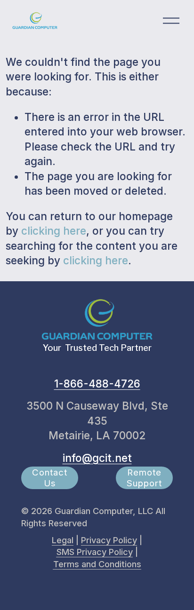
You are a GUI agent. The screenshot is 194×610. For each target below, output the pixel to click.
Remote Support (144, 478)
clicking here (53, 230)
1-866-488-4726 (97, 383)
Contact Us (49, 478)
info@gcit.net (97, 458)
